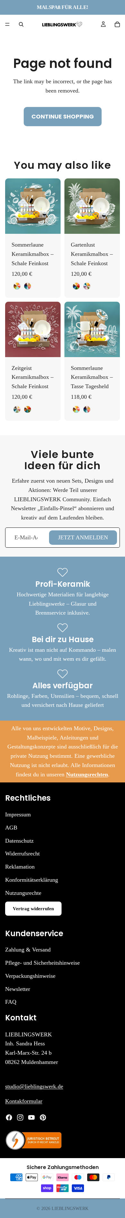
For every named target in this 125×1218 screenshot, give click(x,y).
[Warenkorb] (117, 24)
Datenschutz (19, 840)
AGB (11, 827)
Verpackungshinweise (30, 975)
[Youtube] (31, 1117)
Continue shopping (62, 116)
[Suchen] (21, 24)
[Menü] (7, 24)
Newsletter (17, 988)
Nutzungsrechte (23, 892)
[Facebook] (9, 1117)
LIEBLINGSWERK (70, 1208)
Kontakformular (23, 1101)
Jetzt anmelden (83, 537)
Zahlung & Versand (28, 949)
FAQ (10, 1002)
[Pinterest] (43, 1117)
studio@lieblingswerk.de (34, 1086)
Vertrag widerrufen (33, 908)
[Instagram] (20, 1117)
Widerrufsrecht (22, 853)
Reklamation (20, 866)
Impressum (18, 814)
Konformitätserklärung (31, 880)
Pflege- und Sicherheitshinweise (42, 963)
